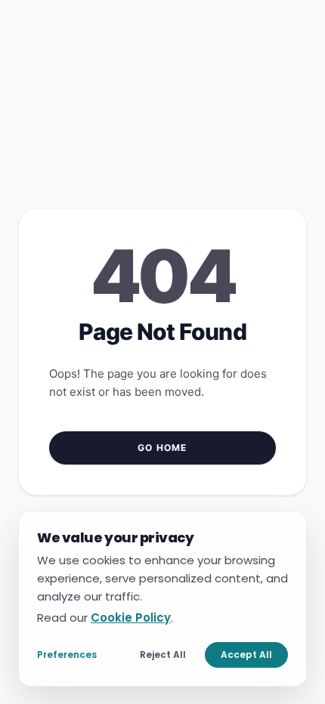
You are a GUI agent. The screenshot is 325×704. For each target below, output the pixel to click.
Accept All (246, 653)
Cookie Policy (131, 617)
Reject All (163, 653)
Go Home (162, 447)
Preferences (67, 653)
